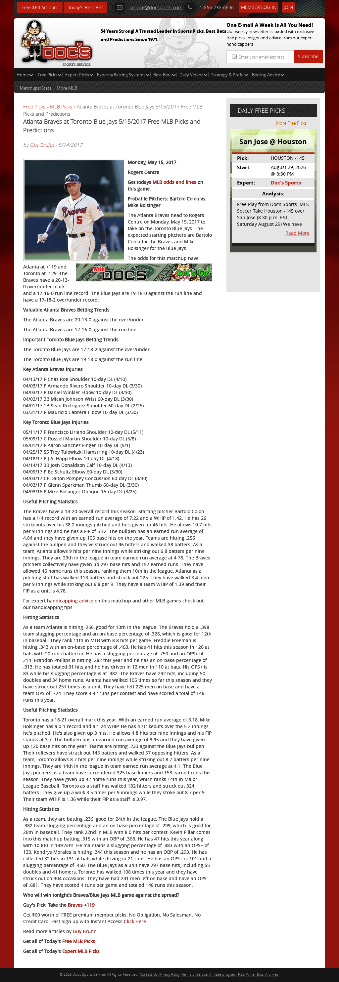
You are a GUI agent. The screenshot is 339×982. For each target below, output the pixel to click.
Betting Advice (266, 75)
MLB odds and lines (174, 182)
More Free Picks (291, 123)
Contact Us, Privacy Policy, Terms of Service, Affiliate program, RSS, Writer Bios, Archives (209, 974)
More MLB (67, 88)
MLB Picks (61, 106)
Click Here (135, 921)
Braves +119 (81, 905)
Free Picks (47, 75)
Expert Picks (77, 75)
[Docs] (56, 41)
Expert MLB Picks (81, 951)
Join (288, 7)
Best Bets (162, 75)
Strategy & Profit (227, 75)
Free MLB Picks (78, 941)
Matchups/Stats (35, 88)
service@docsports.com (155, 7)
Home (23, 75)
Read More (297, 233)
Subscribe (308, 56)
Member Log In (258, 7)
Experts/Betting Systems (121, 75)
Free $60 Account (40, 7)
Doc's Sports (286, 182)
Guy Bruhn (42, 145)
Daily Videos (191, 75)
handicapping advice (70, 600)
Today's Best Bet (85, 7)
